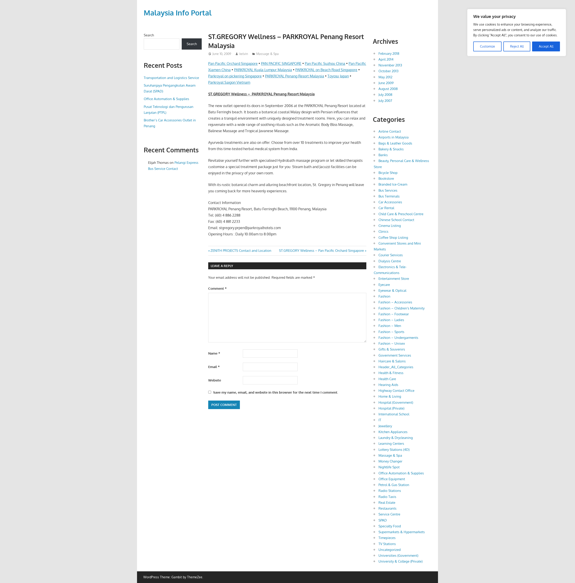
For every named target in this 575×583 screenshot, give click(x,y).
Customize (487, 46)
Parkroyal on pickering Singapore (235, 76)
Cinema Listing (389, 226)
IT (379, 420)
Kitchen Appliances (392, 432)
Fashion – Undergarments (398, 337)
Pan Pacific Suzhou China (325, 63)
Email (214, 367)
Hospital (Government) (395, 402)
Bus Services (387, 190)
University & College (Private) (400, 561)
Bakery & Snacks (391, 149)
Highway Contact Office (396, 390)
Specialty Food (389, 526)
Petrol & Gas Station (393, 485)
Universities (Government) (398, 555)
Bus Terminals (389, 196)
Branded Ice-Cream (392, 184)
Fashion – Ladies (391, 320)
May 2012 (385, 77)
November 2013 (390, 65)
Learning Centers (391, 443)
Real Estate (386, 502)
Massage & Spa (267, 54)
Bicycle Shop (388, 173)
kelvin (243, 54)
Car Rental (386, 208)
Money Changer (390, 461)
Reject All (517, 46)
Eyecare (384, 285)
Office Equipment (391, 479)
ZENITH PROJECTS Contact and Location (240, 250)
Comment (217, 288)
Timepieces (387, 538)
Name (214, 353)
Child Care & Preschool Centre (400, 214)
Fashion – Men (389, 326)
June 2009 (386, 83)
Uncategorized (389, 550)
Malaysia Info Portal (178, 12)
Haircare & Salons (392, 361)
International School (393, 414)
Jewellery (385, 426)
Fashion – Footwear (393, 314)
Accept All (546, 46)
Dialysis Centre (389, 261)
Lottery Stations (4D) (393, 449)
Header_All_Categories (395, 367)
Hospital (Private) (391, 408)
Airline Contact (389, 131)
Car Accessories (390, 202)
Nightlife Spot (389, 467)
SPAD (382, 520)
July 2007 (385, 101)
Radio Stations (389, 491)
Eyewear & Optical (392, 290)
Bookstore (386, 178)
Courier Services (390, 255)
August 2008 (388, 89)
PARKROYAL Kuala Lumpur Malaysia (263, 70)
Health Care (387, 379)
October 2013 (388, 71)
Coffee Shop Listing (393, 237)
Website (214, 380)
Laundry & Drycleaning (395, 438)
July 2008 (385, 94)
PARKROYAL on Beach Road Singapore (326, 70)
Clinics (383, 231)
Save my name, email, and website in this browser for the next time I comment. (275, 392)
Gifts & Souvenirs (391, 349)
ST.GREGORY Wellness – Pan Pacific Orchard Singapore (321, 250)
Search (149, 35)
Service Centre (389, 514)
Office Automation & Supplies (166, 99)
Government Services (394, 355)
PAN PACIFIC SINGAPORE (281, 63)
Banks (383, 155)
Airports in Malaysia (393, 137)
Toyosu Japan (338, 76)
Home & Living (389, 396)
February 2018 (388, 53)
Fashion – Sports (391, 332)
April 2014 (386, 59)
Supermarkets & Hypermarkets (401, 532)
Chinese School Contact (396, 220)
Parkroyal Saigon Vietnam (229, 82)
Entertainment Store (393, 278)
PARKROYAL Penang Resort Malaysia (294, 76)
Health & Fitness (390, 373)
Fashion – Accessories (395, 302)
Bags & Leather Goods (395, 143)
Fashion (384, 296)
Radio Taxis (387, 497)
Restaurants (387, 508)
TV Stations (387, 544)
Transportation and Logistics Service (171, 78)
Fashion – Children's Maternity (401, 308)
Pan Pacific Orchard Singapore (233, 63)
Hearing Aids (388, 385)
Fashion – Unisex (391, 343)
